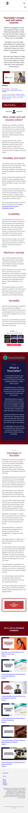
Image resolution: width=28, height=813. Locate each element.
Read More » (3, 655)
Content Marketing (14, 90)
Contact (4, 776)
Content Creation (6, 90)
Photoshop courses (8, 208)
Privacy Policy (5, 772)
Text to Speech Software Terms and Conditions (5, 782)
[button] (24, 3)
